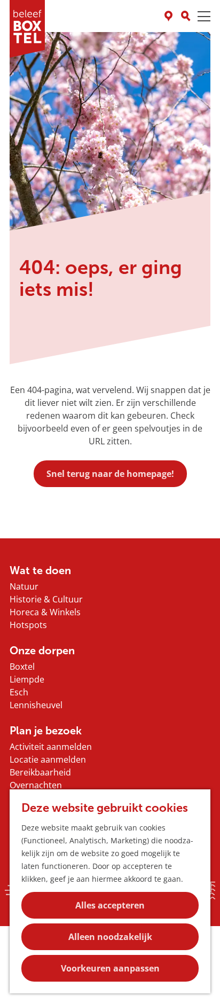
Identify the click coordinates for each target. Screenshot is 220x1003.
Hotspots (28, 625)
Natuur (24, 586)
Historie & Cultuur (46, 599)
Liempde (27, 679)
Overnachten (36, 785)
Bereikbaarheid (40, 772)
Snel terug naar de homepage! (110, 474)
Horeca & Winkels (45, 612)
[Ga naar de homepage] (27, 29)
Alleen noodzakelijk (110, 937)
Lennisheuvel (36, 705)
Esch (19, 692)
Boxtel (22, 666)
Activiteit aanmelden (51, 747)
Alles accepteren (110, 905)
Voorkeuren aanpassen (110, 968)
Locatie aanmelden (48, 759)
